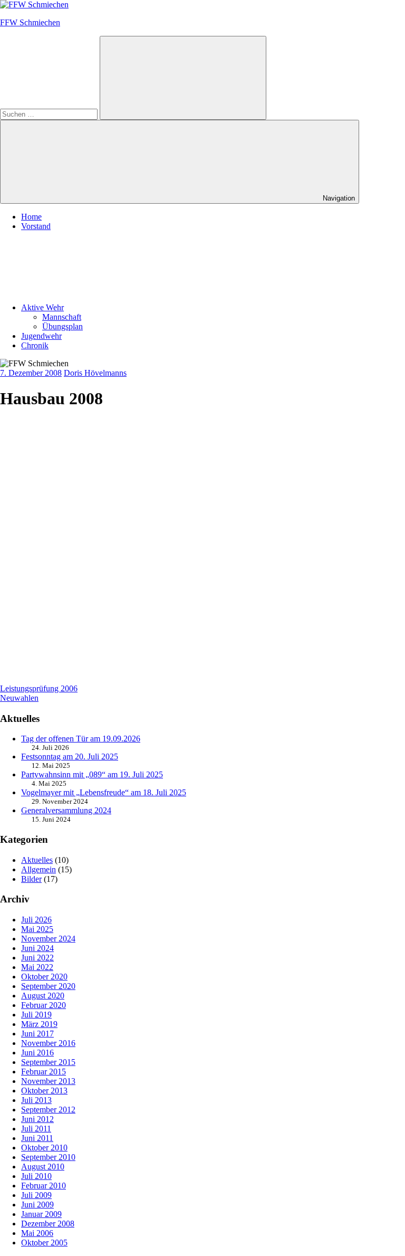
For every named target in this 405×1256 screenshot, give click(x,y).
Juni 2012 (37, 1119)
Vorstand (36, 226)
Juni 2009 (37, 1204)
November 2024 (48, 938)
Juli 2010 (36, 1176)
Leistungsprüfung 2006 (39, 688)
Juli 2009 (36, 1195)
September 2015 (48, 1062)
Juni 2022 (37, 957)
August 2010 (42, 1166)
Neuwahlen (19, 697)
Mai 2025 (37, 929)
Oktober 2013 (44, 1090)
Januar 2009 (41, 1214)
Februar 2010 (43, 1185)
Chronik (35, 345)
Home (31, 216)
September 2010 (48, 1157)
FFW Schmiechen (30, 22)
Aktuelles (37, 859)
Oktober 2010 (44, 1147)
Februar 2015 (43, 1071)
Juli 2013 (36, 1100)
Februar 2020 (43, 1005)
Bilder (31, 878)
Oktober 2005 (44, 1242)
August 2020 (42, 995)
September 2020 (48, 986)
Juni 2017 (37, 1033)
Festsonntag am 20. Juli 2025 (69, 756)
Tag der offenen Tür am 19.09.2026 (80, 738)
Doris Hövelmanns (95, 372)
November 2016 (48, 1043)
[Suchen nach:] (50, 113)
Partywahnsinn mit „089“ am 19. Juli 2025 (92, 774)
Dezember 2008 (47, 1223)
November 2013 (48, 1081)
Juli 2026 (36, 919)
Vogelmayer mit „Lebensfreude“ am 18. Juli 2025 (103, 792)
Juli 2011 (36, 1128)
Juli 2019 (36, 1014)
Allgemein (38, 869)
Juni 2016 (37, 1052)
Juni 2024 (37, 948)
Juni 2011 (37, 1138)
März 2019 (39, 1024)
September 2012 (48, 1109)
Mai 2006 (37, 1233)
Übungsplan (62, 326)
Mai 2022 (37, 967)
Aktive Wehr (42, 307)
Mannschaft (61, 316)
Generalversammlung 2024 (66, 810)
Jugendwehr (41, 335)
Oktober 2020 (44, 976)
